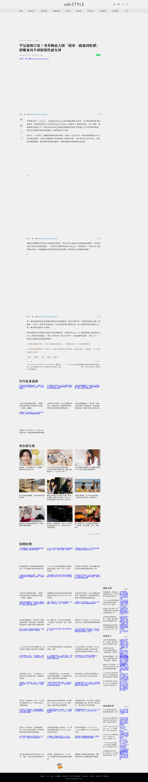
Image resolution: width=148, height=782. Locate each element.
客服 (52, 776)
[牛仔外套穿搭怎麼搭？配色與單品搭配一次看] (60, 636)
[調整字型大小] (21, 138)
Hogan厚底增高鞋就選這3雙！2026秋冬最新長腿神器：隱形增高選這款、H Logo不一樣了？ (59, 469)
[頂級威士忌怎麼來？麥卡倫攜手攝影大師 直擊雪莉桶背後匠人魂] (87, 556)
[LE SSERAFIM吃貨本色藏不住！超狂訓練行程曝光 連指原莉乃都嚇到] (32, 636)
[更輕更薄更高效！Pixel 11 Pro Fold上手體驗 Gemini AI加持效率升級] (87, 717)
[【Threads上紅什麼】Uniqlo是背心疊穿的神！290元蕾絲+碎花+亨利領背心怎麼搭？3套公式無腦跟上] (124, 745)
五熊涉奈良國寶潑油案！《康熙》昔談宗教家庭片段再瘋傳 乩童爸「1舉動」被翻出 (32, 405)
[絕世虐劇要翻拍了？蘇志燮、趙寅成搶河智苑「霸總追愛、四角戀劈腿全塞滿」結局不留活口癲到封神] (87, 393)
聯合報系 (85, 776)
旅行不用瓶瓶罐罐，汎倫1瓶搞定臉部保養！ (32, 496)
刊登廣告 (42, 776)
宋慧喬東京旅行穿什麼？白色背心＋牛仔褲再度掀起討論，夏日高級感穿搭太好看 (110, 754)
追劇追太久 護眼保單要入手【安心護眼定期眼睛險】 (31, 524)
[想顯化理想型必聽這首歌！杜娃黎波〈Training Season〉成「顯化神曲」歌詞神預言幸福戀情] (60, 690)
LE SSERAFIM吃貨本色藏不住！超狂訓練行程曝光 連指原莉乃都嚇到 (32, 648)
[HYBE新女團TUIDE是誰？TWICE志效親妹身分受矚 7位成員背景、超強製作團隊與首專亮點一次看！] (87, 636)
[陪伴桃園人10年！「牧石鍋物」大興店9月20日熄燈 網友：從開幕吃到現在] (32, 663)
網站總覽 (106, 776)
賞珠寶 (78, 11)
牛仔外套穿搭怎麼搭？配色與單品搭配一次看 (110, 711)
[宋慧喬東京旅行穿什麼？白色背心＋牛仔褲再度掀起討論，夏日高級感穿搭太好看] (124, 753)
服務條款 (65, 776)
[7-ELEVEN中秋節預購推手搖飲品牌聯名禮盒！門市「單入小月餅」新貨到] (60, 556)
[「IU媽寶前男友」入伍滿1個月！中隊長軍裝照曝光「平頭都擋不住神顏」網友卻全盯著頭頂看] (60, 663)
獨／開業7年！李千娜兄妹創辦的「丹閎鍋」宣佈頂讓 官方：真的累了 (87, 525)
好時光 (68, 11)
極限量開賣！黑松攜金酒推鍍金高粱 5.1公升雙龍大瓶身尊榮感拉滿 (32, 567)
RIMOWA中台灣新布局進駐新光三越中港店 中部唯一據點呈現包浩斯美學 (110, 721)
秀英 (29, 357)
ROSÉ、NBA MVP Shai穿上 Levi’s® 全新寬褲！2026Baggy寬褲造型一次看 (110, 729)
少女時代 (36, 357)
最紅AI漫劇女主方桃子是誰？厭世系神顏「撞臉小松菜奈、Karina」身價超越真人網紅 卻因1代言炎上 (59, 497)
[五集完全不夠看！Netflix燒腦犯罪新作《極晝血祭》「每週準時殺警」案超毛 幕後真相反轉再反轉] (60, 393)
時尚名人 (31, 11)
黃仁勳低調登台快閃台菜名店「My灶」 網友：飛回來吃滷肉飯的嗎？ (32, 755)
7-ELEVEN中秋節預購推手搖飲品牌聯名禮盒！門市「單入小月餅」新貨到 (59, 568)
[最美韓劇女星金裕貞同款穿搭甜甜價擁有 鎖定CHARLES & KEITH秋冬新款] (60, 583)
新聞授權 (57, 776)
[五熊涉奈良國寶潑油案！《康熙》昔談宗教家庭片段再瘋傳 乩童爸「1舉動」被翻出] (32, 393)
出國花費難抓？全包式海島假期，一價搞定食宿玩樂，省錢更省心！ (87, 496)
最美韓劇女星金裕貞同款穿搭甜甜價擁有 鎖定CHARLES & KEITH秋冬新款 (59, 595)
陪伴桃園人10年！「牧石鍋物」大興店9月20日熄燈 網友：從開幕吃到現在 (32, 676)
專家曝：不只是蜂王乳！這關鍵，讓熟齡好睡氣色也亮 (31, 468)
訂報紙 (92, 776)
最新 (20, 11)
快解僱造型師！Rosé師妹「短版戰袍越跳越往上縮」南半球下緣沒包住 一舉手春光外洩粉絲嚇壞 (87, 702)
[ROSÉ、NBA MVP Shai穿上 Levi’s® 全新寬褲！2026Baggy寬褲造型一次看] (124, 728)
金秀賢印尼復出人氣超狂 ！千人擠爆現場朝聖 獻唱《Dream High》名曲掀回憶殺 (59, 729)
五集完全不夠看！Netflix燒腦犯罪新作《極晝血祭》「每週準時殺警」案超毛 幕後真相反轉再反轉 (59, 405)
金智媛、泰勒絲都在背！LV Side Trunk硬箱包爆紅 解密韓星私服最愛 (59, 756)
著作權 (71, 776)
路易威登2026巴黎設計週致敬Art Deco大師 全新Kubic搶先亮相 (87, 675)
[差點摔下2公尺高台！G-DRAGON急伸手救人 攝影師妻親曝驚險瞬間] (32, 420)
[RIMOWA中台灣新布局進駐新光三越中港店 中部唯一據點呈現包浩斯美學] (124, 720)
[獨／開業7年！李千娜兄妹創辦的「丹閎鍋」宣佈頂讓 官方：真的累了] (60, 609)
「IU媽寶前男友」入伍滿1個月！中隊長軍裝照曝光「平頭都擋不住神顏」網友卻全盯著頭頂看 (59, 676)
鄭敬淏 (55, 357)
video (127, 11)
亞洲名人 (37, 40)
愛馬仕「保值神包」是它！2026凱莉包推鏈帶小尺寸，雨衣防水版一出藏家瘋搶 (59, 525)
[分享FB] (21, 119)
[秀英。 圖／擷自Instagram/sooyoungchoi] (59, 85)
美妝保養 (56, 11)
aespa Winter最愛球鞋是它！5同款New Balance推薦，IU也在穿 (110, 737)
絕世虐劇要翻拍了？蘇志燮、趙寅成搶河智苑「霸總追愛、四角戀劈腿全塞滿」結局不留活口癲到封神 (87, 405)
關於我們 (98, 776)
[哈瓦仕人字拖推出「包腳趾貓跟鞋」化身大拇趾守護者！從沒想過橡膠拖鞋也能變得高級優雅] (32, 717)
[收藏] (21, 132)
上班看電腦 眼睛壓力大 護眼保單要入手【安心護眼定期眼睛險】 (87, 468)
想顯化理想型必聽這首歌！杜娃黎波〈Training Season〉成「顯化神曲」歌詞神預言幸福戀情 (59, 702)
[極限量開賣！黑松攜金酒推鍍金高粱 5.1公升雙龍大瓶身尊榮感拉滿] (32, 556)
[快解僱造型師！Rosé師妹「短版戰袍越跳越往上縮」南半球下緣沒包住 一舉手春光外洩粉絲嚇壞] (87, 690)
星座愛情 (103, 11)
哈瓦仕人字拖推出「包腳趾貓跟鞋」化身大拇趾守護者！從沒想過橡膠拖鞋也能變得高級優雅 (32, 729)
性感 (49, 357)
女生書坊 (115, 11)
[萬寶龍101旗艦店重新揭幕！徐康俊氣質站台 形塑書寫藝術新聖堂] (87, 744)
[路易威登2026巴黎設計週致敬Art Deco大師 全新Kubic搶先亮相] (87, 663)
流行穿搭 (44, 11)
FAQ (48, 776)
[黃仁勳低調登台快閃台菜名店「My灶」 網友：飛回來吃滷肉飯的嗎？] (32, 744)
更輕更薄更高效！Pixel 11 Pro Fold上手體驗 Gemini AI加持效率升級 (87, 729)
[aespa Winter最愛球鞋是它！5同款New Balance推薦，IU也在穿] (124, 736)
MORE (126, 589)
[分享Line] (21, 126)
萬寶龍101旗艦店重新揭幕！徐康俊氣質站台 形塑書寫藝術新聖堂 (87, 755)
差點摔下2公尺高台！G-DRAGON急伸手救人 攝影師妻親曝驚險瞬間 (32, 431)
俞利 (43, 357)
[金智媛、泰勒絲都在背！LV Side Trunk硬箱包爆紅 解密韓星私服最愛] (60, 744)
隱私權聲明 (77, 776)
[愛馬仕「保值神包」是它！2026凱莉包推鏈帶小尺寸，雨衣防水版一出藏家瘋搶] (32, 690)
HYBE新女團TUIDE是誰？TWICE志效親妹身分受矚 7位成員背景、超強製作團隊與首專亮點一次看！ (87, 649)
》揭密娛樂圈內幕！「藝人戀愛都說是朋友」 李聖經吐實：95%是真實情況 (58, 344)
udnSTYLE (22, 40)
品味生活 (90, 11)
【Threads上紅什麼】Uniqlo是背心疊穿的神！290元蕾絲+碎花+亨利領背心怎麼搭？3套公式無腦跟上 (110, 747)
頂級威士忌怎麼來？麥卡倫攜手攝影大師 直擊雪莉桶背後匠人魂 (87, 567)
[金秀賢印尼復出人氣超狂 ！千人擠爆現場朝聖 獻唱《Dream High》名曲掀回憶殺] (60, 717)
